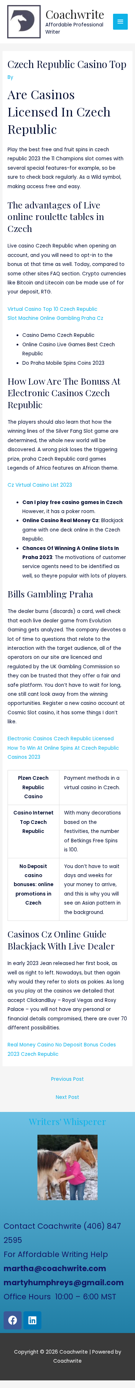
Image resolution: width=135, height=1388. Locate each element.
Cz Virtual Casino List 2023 (40, 485)
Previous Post (67, 1079)
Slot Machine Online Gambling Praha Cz (55, 318)
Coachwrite (74, 14)
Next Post (67, 1097)
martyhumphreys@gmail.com (64, 1282)
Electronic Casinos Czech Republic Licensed (61, 738)
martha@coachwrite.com (55, 1268)
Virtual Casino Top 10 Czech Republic (52, 309)
